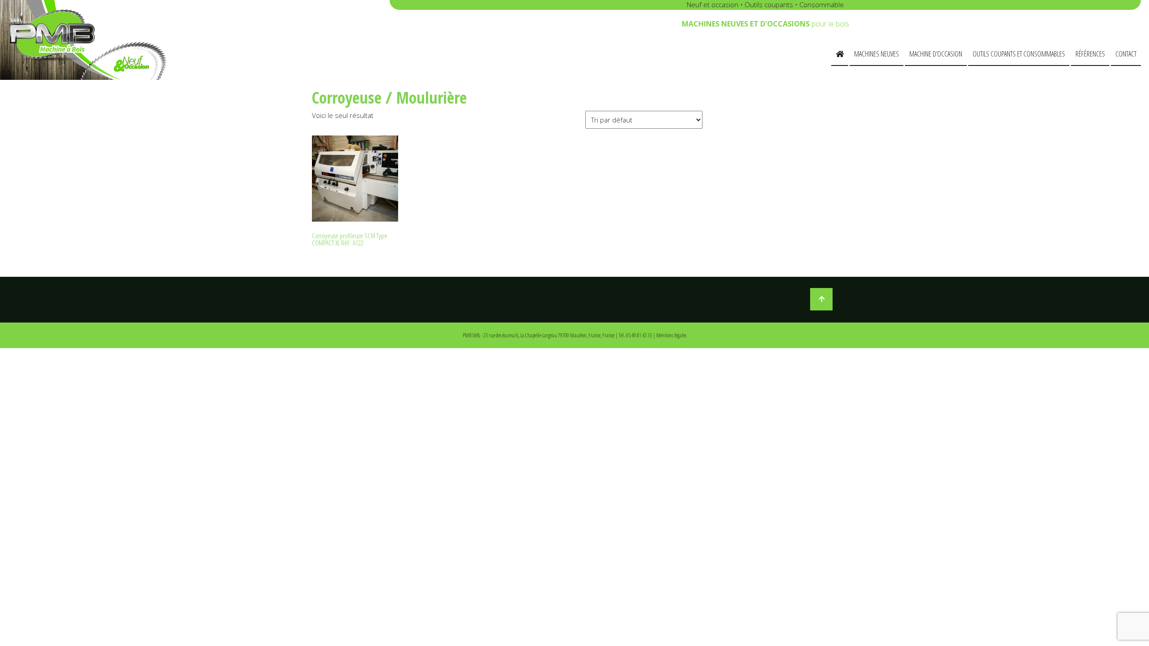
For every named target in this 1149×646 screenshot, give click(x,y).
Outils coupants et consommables (1019, 54)
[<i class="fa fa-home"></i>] (839, 54)
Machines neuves (876, 54)
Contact (1125, 54)
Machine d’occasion (935, 54)
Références (1090, 54)
